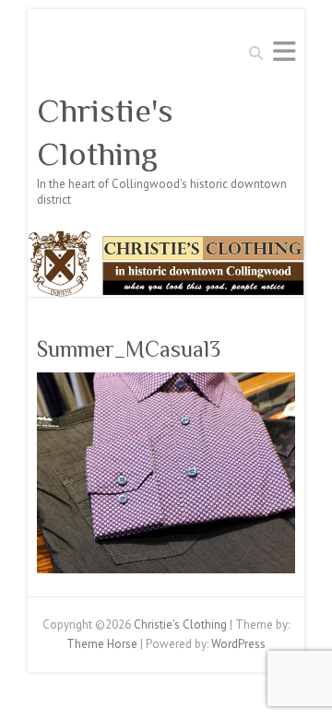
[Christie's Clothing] (166, 239)
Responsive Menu (284, 51)
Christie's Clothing (105, 132)
